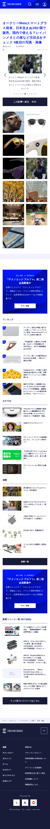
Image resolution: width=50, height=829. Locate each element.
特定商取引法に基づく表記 (35, 773)
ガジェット (7, 758)
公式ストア (7, 781)
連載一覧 (25, 562)
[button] (5, 74)
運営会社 (28, 747)
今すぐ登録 (25, 306)
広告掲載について (31, 779)
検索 (30, 4)
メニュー (37, 4)
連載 (4, 747)
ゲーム (5, 764)
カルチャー (7, 770)
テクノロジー (8, 753)
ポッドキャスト (9, 775)
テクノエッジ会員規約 (33, 768)
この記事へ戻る (25, 102)
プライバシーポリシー (33, 753)
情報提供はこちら (31, 784)
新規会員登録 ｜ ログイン (44, 4)
